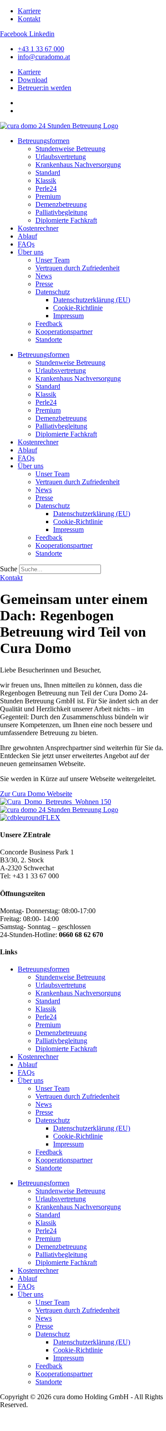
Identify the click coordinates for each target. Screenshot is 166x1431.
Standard (47, 172)
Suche (8, 569)
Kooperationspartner (64, 331)
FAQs (26, 244)
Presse (44, 284)
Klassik (45, 180)
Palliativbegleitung (61, 212)
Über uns (30, 252)
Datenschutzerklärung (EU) (91, 300)
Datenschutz (52, 292)
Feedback (48, 323)
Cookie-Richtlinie (78, 307)
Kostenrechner (38, 228)
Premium (48, 196)
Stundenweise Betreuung (70, 148)
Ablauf (27, 236)
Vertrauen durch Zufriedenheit (77, 268)
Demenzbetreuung (61, 204)
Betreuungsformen (43, 140)
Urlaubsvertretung (60, 156)
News (43, 276)
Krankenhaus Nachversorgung (78, 164)
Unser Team (52, 260)
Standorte (48, 339)
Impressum (68, 315)
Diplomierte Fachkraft (66, 220)
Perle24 (46, 188)
